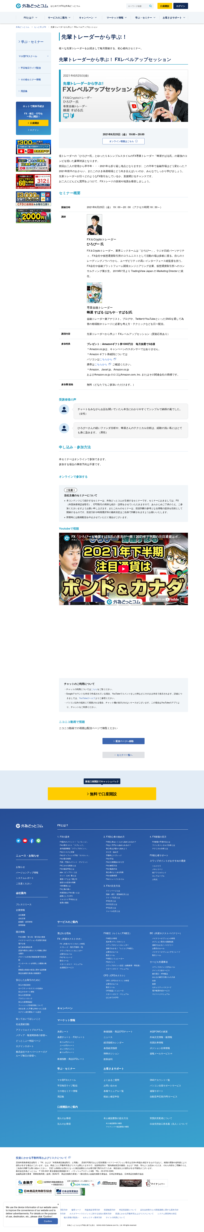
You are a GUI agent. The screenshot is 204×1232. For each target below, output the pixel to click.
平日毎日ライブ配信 (31, 67)
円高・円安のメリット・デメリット (74, 862)
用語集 (24, 91)
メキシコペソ (157, 869)
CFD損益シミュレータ (115, 990)
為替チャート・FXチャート (71, 1037)
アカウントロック (25, 998)
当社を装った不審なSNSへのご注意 (32, 1008)
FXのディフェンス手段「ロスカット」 (75, 855)
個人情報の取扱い (71, 1217)
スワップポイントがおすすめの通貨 (168, 860)
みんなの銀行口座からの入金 (163, 977)
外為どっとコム (22, 26)
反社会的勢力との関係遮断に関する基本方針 (159, 1209)
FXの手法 (109, 858)
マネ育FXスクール (28, 56)
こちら (94, 689)
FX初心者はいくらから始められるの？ (121, 841)
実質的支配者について (161, 1118)
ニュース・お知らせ (27, 855)
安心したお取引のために (28, 979)
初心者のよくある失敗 (115, 872)
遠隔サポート (156, 1090)
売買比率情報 (156, 1042)
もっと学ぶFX (40, 26)
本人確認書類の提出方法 (116, 1118)
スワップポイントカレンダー (71, 950)
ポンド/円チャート (67, 1049)
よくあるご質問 (111, 1079)
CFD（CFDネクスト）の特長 (117, 980)
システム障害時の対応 (167, 1213)
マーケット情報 (115, 17)
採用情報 (21, 925)
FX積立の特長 (111, 938)
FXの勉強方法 (111, 868)
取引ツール (64, 960)
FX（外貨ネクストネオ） (70, 938)
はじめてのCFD (112, 997)
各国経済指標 (110, 1048)
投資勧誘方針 (109, 1209)
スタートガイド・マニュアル (71, 964)
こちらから (106, 359)
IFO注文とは (111, 907)
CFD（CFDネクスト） (115, 975)
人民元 (154, 879)
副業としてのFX (66, 896)
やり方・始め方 (112, 852)
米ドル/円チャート (67, 1042)
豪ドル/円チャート (67, 1052)
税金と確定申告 (111, 1096)
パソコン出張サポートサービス (165, 1085)
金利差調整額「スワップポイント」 (74, 848)
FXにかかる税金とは (68, 865)
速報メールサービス (160, 1053)
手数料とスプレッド (114, 855)
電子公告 (21, 943)
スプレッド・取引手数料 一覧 (71, 947)
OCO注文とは (111, 904)
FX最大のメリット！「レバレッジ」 (74, 841)
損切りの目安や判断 (68, 882)
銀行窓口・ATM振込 (160, 973)
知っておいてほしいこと (28, 1018)
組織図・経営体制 (25, 921)
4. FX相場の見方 (158, 836)
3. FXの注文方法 (112, 885)
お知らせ (20, 866)
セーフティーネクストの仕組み (30, 988)
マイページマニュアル (161, 994)
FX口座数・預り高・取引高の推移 (31, 937)
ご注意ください (24, 883)
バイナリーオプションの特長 (163, 938)
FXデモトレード (66, 957)
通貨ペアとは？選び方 (68, 879)
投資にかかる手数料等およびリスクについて (41, 1158)
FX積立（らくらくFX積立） (118, 933)
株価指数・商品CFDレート (70, 1058)
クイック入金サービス (161, 970)
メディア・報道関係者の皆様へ (31, 1035)
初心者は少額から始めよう (116, 848)
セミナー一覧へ (124, 754)
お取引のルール (66, 954)
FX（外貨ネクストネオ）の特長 (72, 943)
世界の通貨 (64, 902)
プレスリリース (24, 904)
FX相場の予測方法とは (161, 841)
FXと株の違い (65, 889)
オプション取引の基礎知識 (162, 941)
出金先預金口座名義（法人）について (169, 1123)
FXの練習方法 (111, 865)
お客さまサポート (172, 17)
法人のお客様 (64, 1123)
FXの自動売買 (111, 875)
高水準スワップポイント (115, 941)
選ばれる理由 (64, 933)
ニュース (108, 1037)
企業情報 (20, 909)
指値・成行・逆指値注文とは (117, 894)
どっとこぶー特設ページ (28, 1040)
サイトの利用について (115, 1217)
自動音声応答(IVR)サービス (163, 1096)
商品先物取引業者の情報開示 (29, 973)
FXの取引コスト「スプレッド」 (72, 845)
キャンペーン (86, 17)
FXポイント (110, 962)
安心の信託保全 (24, 984)
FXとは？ (29, 17)
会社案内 (21, 893)
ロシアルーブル (158, 875)
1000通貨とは (65, 885)
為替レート (63, 1031)
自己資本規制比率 (25, 947)
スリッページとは (113, 890)
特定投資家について (127, 1209)
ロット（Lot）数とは (68, 875)
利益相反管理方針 (92, 1209)
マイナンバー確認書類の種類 (117, 1126)
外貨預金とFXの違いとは (70, 892)
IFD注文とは (111, 901)
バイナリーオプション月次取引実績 (32, 940)
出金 (154, 980)
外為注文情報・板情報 (161, 1037)
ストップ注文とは (113, 897)
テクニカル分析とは (160, 848)
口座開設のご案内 (67, 1107)
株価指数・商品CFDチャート (118, 1031)
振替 (154, 984)
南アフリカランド (159, 872)
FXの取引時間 (65, 858)
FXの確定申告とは (67, 868)
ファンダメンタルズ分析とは (163, 845)
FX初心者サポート (159, 855)
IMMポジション (111, 1053)
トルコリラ (156, 865)
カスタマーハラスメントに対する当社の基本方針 (90, 1213)
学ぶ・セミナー (143, 17)
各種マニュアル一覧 (114, 1090)
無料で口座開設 (103, 793)
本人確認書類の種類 (114, 1123)
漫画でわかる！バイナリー (162, 945)
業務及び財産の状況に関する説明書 (32, 969)
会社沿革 (21, 918)
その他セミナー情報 (31, 79)
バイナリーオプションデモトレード (166, 951)
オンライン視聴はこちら (121, 141)
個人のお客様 (64, 1118)
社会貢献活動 (22, 1024)
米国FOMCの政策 (159, 1031)
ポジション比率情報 (160, 1048)
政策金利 (108, 1059)
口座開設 (164, 5)
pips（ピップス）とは (68, 872)
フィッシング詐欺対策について (30, 1005)
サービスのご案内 (57, 17)
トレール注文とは (113, 911)
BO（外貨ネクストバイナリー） (166, 933)
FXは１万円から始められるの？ (118, 845)
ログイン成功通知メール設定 (29, 1012)
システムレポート (25, 877)
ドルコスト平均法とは (68, 899)
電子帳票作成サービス (161, 990)
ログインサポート (25, 1046)
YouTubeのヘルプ (87, 698)
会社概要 (21, 915)
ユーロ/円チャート (67, 1045)
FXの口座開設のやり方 (115, 862)
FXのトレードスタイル (115, 879)
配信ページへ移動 (125, 741)
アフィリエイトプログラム (29, 1029)
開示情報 (20, 931)
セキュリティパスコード (161, 987)
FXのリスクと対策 (67, 852)
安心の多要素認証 (25, 1002)
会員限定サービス (67, 967)
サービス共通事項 (159, 961)
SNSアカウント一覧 (160, 1079)
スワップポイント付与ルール (163, 967)
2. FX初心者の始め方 (114, 836)
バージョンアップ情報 (27, 872)
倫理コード (76, 1209)
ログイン (180, 5)
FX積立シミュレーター (115, 958)
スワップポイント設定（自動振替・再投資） (123, 965)
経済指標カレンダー (114, 1042)
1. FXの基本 (63, 836)
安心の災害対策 (24, 995)
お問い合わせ (110, 1085)
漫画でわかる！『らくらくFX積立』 (120, 948)
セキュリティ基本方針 (92, 1217)
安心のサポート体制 (26, 991)
